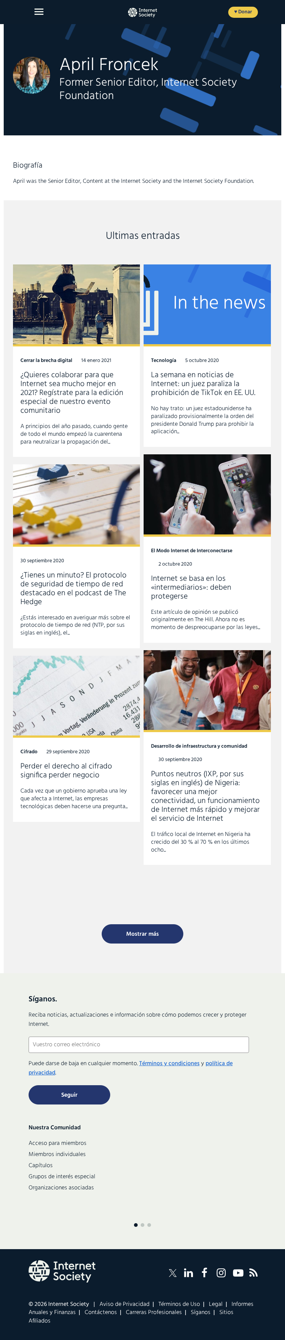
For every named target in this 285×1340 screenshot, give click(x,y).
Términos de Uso (179, 1304)
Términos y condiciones (169, 1064)
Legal (216, 1304)
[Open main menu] (39, 11)
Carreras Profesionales (154, 1312)
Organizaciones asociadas (61, 1188)
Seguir (69, 1095)
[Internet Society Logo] (62, 1271)
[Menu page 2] (142, 1225)
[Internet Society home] (142, 12)
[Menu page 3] (149, 1225)
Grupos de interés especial (62, 1177)
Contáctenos (101, 1312)
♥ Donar (243, 12)
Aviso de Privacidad (124, 1304)
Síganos (200, 1312)
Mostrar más (142, 934)
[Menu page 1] (136, 1225)
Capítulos (41, 1166)
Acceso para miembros (57, 1143)
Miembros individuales (57, 1154)
